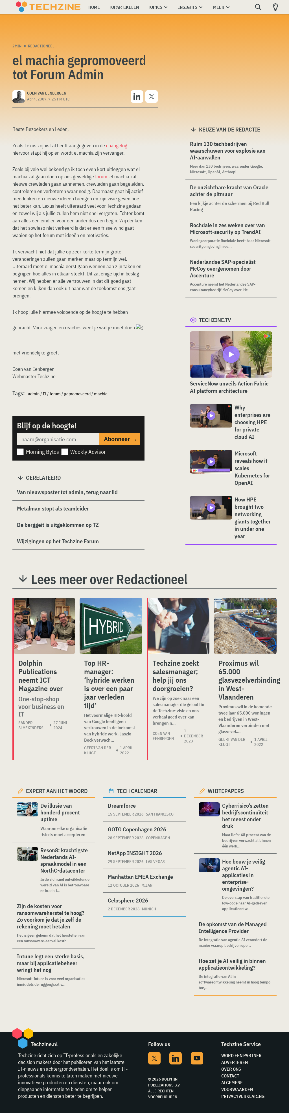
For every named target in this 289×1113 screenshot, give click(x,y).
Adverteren (234, 1062)
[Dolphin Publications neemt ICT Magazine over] (44, 626)
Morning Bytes (42, 451)
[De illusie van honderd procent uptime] (27, 820)
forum (101, 176)
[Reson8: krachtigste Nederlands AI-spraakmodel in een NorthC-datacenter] (27, 870)
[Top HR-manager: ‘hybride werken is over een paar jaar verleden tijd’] (111, 626)
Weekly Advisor (88, 451)
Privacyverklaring (242, 1096)
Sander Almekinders (30, 725)
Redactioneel (41, 46)
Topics (155, 7)
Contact (230, 1076)
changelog (116, 145)
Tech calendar (137, 791)
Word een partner (241, 1055)
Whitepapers (226, 791)
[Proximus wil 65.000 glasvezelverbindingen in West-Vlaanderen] (245, 626)
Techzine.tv (215, 320)
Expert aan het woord (57, 791)
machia (101, 393)
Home (94, 7)
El (44, 393)
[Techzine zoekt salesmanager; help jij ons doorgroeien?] (178, 626)
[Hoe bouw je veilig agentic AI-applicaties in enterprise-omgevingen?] (209, 885)
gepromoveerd (77, 393)
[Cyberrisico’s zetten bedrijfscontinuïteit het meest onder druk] (209, 825)
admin (34, 393)
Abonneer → (120, 439)
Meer (218, 7)
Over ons (231, 1069)
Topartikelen (124, 7)
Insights (187, 7)
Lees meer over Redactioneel (109, 579)
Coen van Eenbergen (163, 736)
